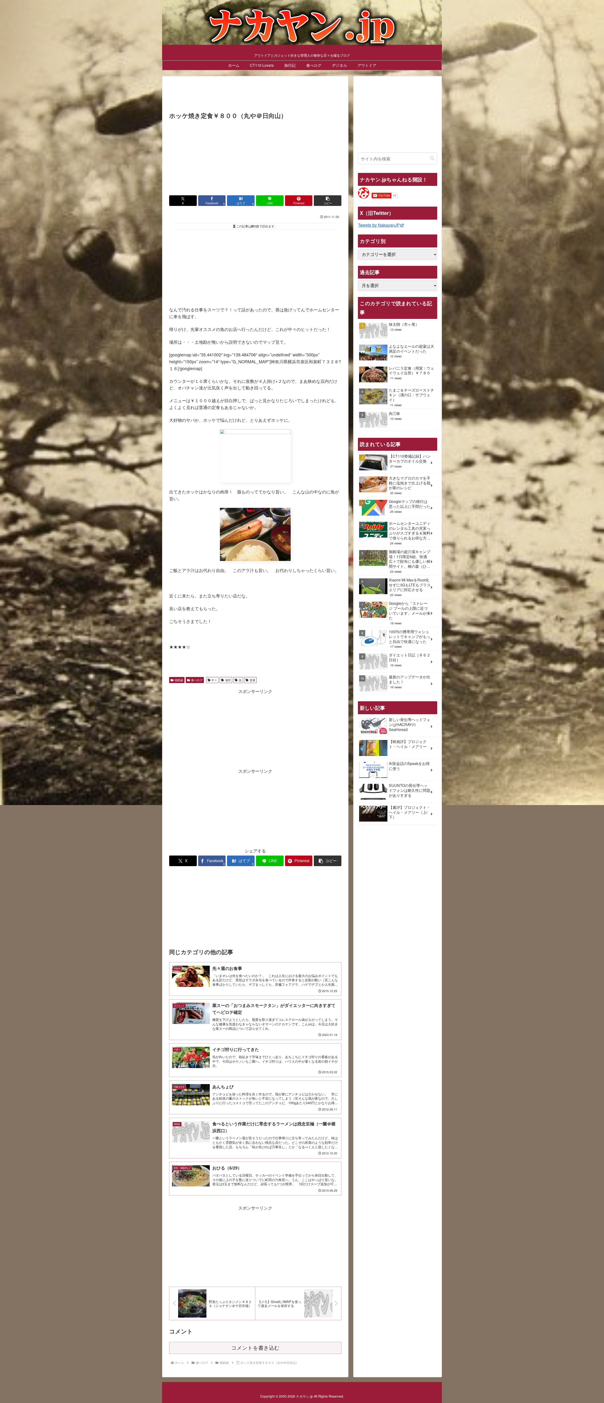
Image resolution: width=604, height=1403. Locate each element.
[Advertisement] (255, 95)
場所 (228, 680)
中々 (214, 680)
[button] (327, 200)
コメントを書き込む (255, 1348)
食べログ (196, 680)
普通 (252, 680)
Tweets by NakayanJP (379, 225)
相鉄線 (179, 680)
